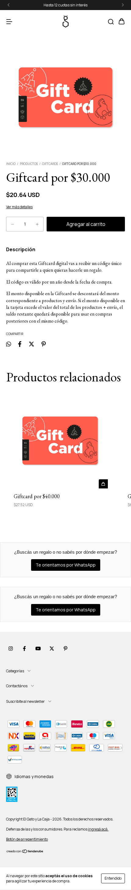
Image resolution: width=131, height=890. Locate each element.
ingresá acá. (98, 829)
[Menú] (9, 22)
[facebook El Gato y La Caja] (24, 648)
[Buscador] (111, 22)
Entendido (113, 878)
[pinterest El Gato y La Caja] (65, 648)
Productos (29, 164)
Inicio (11, 164)
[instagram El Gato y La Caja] (10, 648)
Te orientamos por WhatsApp (66, 565)
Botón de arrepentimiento (27, 839)
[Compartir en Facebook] (20, 344)
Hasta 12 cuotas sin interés (65, 5)
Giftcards (50, 164)
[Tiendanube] (25, 852)
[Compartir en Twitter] (31, 344)
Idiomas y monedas (34, 776)
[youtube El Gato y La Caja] (38, 648)
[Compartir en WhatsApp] (8, 344)
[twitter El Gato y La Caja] (51, 648)
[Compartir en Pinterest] (43, 344)
